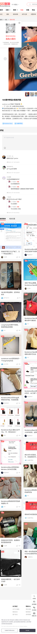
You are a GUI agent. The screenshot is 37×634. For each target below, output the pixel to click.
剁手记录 (24, 14)
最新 (7, 14)
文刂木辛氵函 (10, 156)
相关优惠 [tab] (12, 219)
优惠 (7, 10)
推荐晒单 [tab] (3, 219)
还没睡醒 (9, 177)
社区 (1, 14)
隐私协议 (15, 612)
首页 (1, 19)
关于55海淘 (16, 609)
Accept (27, 630)
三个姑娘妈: (13, 181)
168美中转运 (19, 123)
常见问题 (28, 609)
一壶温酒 (9, 197)
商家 (14, 10)
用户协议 (15, 614)
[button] (15, 4)
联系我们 (28, 612)
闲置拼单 (33, 14)
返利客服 (28, 614)
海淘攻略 (15, 14)
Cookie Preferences (9, 630)
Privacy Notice (23, 626)
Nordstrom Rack (8, 123)
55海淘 (5, 4)
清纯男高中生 (10, 166)
